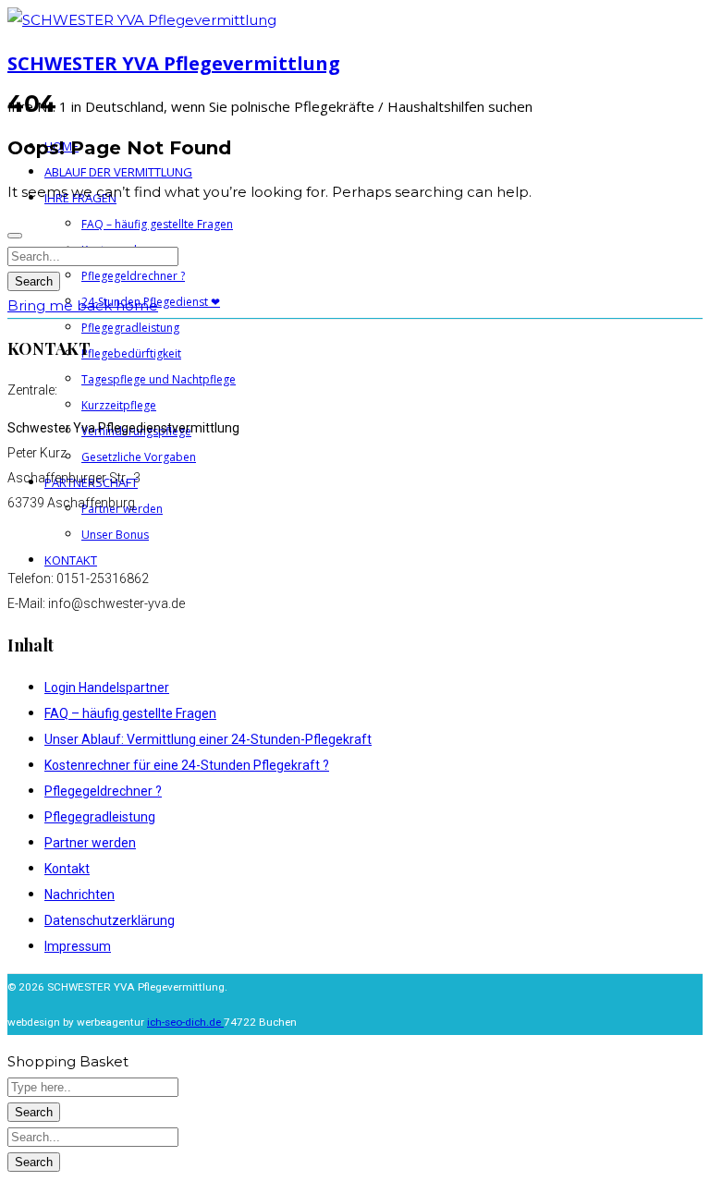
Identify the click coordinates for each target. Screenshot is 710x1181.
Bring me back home (82, 305)
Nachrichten (79, 894)
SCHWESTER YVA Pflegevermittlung (173, 63)
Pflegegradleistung (99, 817)
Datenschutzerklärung (109, 920)
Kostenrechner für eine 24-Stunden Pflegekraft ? (186, 765)
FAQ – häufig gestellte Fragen (130, 713)
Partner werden (90, 842)
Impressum (77, 946)
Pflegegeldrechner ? (103, 791)
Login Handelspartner (106, 687)
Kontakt (67, 868)
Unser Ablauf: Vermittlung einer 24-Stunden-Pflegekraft (208, 739)
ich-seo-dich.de (185, 1022)
